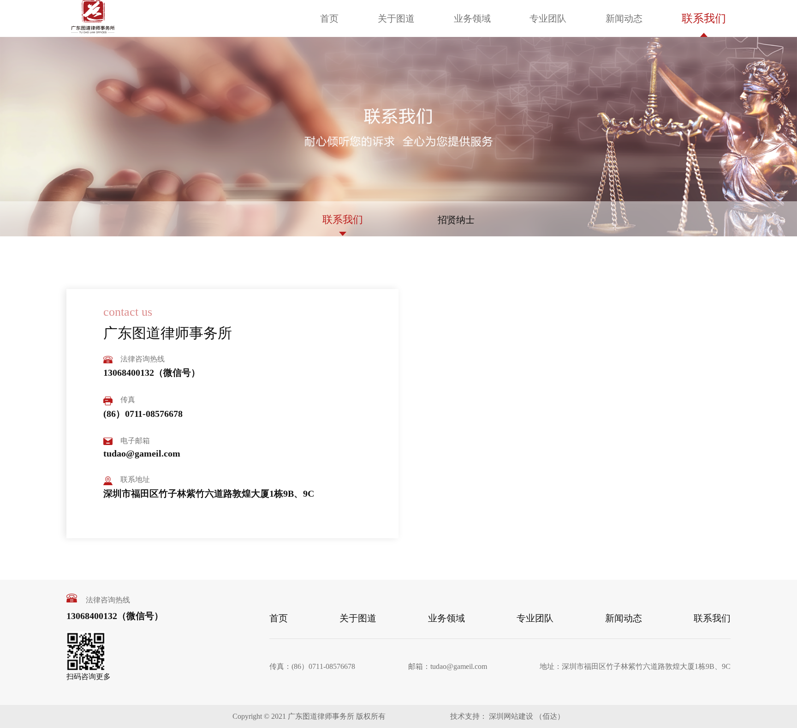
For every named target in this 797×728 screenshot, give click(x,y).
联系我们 (704, 18)
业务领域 (472, 18)
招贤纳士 (456, 220)
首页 (329, 18)
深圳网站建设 (510, 716)
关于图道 (396, 18)
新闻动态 (624, 18)
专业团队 (547, 18)
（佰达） (550, 716)
